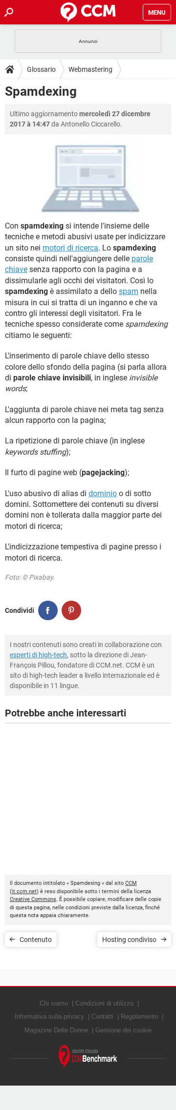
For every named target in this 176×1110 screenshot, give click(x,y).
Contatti (102, 1016)
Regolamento (139, 1016)
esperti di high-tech (38, 655)
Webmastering (90, 69)
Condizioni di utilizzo (104, 1003)
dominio (102, 493)
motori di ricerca (70, 247)
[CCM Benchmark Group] (88, 1057)
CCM (131, 883)
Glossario (41, 69)
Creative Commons (33, 899)
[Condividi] (48, 610)
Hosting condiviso (129, 939)
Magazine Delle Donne (56, 1030)
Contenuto (36, 939)
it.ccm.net (24, 891)
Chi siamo (54, 1003)
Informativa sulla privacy (49, 1016)
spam (128, 291)
